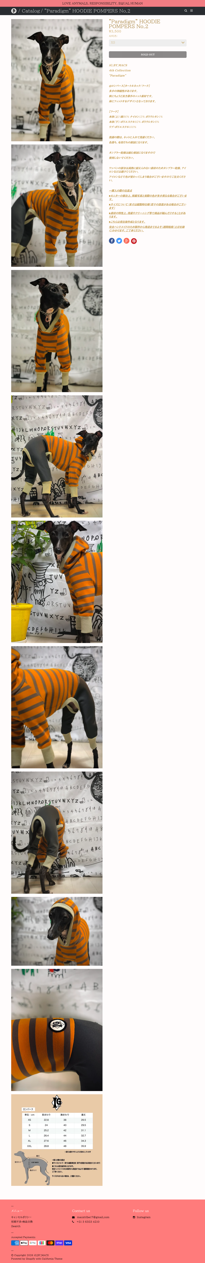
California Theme (52, 1259)
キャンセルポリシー (21, 1217)
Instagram (144, 1217)
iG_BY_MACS (41, 1255)
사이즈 (113, 36)
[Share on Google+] (126, 241)
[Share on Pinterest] (134, 241)
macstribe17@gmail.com (93, 1217)
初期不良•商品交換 (22, 1221)
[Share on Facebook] (112, 241)
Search (15, 1226)
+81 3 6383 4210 (88, 1221)
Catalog (31, 11)
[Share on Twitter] (119, 241)
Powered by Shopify (23, 1259)
